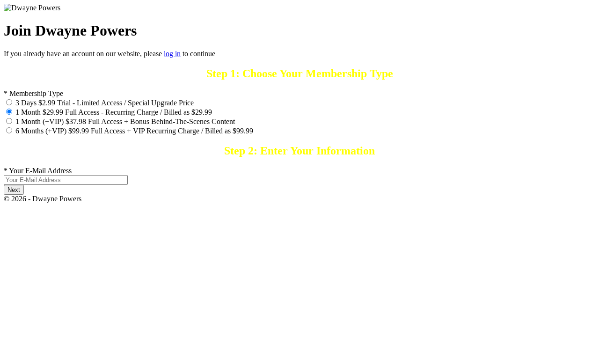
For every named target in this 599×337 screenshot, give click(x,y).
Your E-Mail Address (38, 171)
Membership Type (33, 93)
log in (172, 54)
